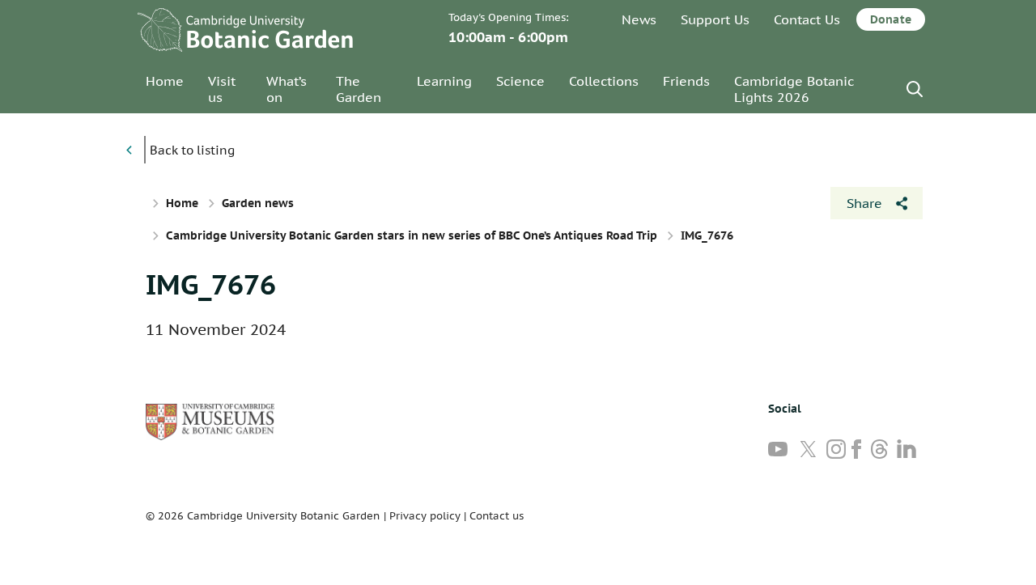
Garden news (258, 203)
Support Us (715, 19)
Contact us (496, 516)
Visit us (222, 89)
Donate (890, 19)
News (639, 19)
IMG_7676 (211, 284)
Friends (686, 81)
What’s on (286, 89)
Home (165, 81)
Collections (604, 81)
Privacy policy (425, 516)
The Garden (358, 89)
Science (520, 81)
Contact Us (807, 19)
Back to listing (192, 150)
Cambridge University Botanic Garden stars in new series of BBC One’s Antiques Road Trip (411, 235)
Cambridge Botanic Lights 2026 (794, 89)
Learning (444, 81)
